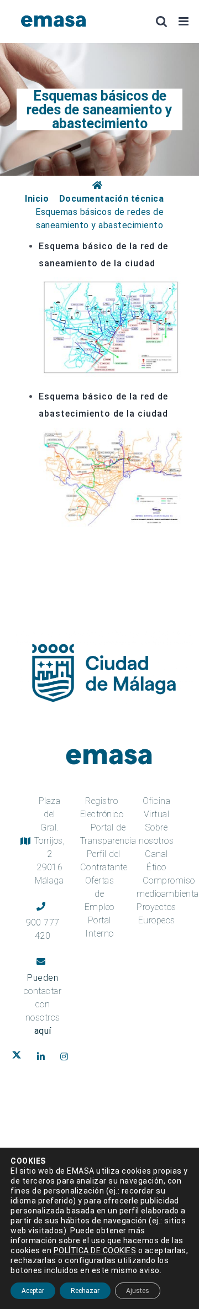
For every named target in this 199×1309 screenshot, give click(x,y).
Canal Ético (156, 860)
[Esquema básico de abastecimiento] (110, 434)
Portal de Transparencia (108, 834)
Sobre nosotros (156, 834)
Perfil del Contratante (104, 860)
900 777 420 (42, 929)
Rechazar (85, 1291)
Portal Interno (99, 927)
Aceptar (33, 1291)
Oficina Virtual (157, 807)
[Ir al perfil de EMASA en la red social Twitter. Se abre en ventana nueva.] (19, 1056)
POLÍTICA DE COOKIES (95, 1250)
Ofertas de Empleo (99, 893)
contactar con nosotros (43, 1011)
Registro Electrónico (102, 807)
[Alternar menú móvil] (185, 21)
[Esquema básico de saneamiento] (110, 283)
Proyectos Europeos (156, 914)
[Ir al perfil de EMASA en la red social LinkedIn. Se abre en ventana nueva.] (43, 1056)
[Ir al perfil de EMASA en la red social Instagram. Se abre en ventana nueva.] (66, 1056)
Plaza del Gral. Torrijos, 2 (49, 841)
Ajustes (137, 1291)
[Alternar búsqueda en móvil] (161, 21)
